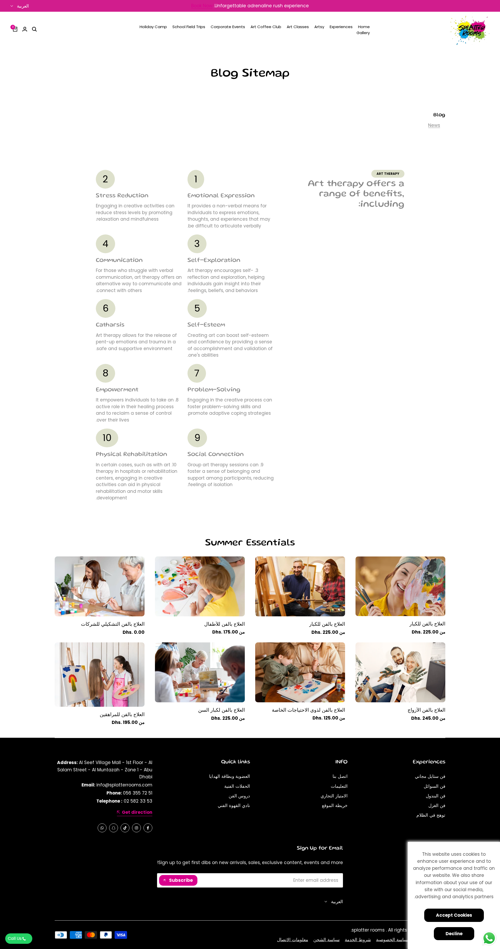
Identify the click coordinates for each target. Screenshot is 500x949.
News (434, 125)
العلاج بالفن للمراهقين (122, 714)
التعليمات (339, 786)
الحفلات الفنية (237, 786)
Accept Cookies (454, 915)
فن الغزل (436, 805)
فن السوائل (434, 786)
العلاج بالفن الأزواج (426, 710)
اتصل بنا (340, 776)
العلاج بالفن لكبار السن (221, 710)
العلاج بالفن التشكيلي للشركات (113, 624)
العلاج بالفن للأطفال (224, 624)
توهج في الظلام (430, 815)
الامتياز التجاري (334, 796)
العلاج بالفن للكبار (427, 624)
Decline (454, 934)
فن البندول (435, 796)
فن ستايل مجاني (430, 776)
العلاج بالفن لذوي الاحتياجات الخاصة (308, 710)
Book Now (202, 6)
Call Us (15, 938)
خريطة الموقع (335, 805)
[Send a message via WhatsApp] (489, 938)
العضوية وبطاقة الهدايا (229, 776)
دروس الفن (239, 796)
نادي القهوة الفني (234, 805)
